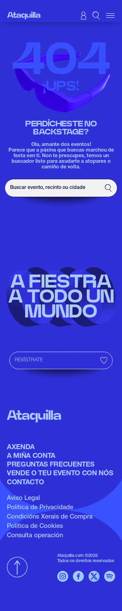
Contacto (25, 482)
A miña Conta (31, 456)
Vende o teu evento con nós (60, 473)
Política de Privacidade (40, 508)
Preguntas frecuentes (50, 465)
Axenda (21, 447)
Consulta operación (35, 536)
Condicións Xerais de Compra (50, 517)
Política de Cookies (35, 527)
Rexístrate (29, 360)
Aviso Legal (23, 499)
